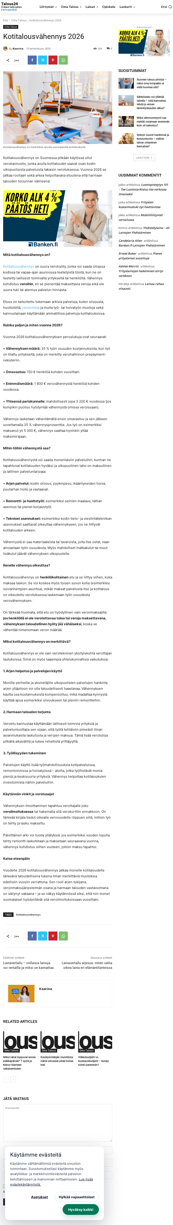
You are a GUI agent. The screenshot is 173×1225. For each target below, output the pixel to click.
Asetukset (39, 1197)
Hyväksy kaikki (80, 1209)
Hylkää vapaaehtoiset (77, 1197)
